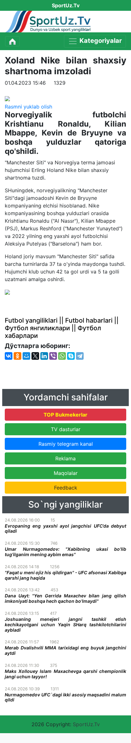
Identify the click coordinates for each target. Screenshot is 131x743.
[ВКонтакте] (8, 356)
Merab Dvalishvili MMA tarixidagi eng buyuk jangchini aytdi (65, 650)
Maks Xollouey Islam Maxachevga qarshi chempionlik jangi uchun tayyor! (65, 673)
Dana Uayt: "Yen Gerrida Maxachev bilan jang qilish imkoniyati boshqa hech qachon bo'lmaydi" (65, 598)
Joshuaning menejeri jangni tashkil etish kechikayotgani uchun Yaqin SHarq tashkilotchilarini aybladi (65, 624)
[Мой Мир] (26, 356)
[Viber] (53, 356)
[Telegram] (80, 356)
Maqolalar (66, 473)
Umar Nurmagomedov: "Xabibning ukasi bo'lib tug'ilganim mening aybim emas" (65, 551)
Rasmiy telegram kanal (65, 444)
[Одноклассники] (17, 356)
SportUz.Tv (86, 724)
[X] (35, 356)
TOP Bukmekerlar (65, 414)
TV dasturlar (65, 429)
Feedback (65, 487)
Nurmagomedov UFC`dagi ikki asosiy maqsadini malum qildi (65, 697)
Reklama (65, 458)
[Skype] (71, 356)
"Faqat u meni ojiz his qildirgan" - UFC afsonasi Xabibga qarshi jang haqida (65, 575)
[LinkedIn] (44, 356)
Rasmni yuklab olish (28, 106)
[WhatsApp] (62, 356)
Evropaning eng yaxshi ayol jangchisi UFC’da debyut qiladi (65, 528)
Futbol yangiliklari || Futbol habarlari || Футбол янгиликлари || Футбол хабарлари (62, 328)
